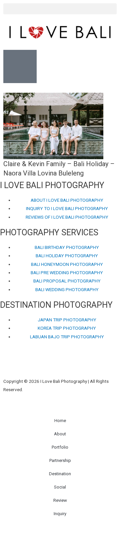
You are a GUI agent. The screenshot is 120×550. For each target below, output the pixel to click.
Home (60, 420)
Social (60, 487)
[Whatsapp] (61, 363)
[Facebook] (8, 363)
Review (60, 500)
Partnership (60, 460)
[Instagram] (26, 363)
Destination (60, 473)
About (60, 433)
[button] (60, 8)
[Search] (79, 363)
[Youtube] (43, 363)
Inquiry (60, 513)
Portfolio (60, 447)
